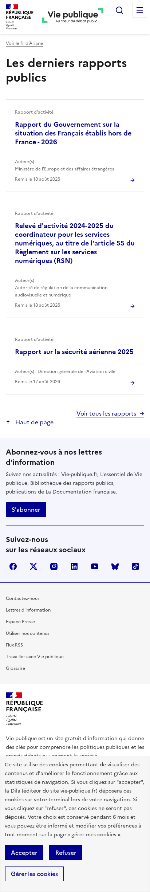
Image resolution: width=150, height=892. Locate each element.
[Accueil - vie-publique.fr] (72, 16)
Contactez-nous (22, 598)
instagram (54, 566)
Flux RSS (14, 645)
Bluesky (115, 566)
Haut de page (34, 422)
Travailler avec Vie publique (35, 656)
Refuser (65, 852)
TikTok (135, 566)
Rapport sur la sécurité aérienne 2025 (74, 352)
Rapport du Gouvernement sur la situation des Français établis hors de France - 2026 (73, 133)
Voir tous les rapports (106, 413)
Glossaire (15, 668)
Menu (140, 10)
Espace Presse (20, 621)
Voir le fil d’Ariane (24, 43)
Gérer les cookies (34, 873)
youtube (94, 566)
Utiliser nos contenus (27, 633)
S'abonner (26, 509)
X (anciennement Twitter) (33, 566)
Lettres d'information (28, 610)
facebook (13, 566)
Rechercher (119, 10)
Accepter (24, 852)
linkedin (74, 566)
